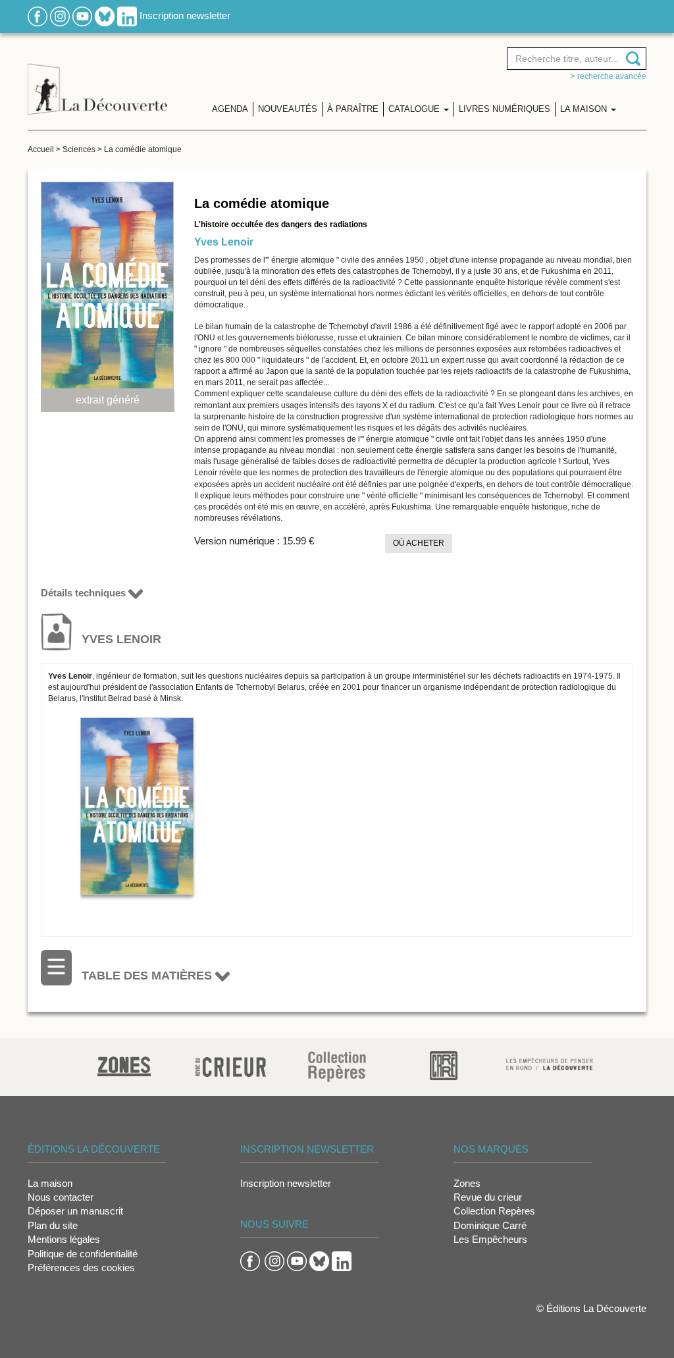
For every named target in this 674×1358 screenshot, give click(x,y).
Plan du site (53, 1225)
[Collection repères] (337, 1066)
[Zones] (124, 1064)
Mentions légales (64, 1239)
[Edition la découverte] (97, 79)
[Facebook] (37, 15)
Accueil (41, 149)
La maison (50, 1183)
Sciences (79, 149)
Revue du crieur (488, 1197)
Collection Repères (494, 1210)
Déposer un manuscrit (75, 1210)
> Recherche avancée (608, 76)
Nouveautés (287, 109)
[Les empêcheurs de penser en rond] (549, 1062)
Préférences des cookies (81, 1267)
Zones (467, 1183)
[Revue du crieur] (230, 1064)
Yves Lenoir (223, 242)
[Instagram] (60, 15)
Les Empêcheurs (490, 1239)
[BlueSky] (105, 15)
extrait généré (108, 399)
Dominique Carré (490, 1225)
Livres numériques (504, 109)
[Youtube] (82, 15)
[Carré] (443, 1064)
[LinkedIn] (127, 15)
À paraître (352, 109)
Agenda (230, 109)
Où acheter (418, 543)
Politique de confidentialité (83, 1253)
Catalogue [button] (415, 109)
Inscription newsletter (185, 15)
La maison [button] (584, 109)
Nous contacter (60, 1197)
